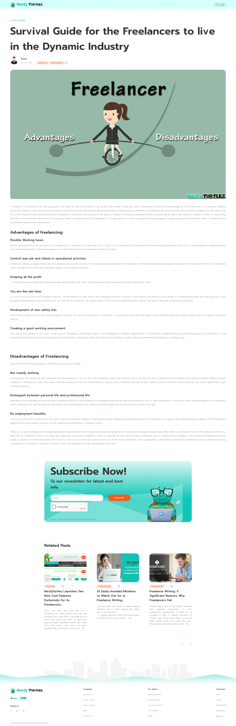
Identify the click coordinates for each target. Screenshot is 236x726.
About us (87, 694)
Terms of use (88, 700)
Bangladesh (221, 705)
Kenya (218, 700)
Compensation (154, 700)
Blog (85, 710)
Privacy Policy (91, 519)
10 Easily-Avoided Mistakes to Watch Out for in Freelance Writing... (116, 595)
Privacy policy (89, 705)
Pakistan (219, 716)
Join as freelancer (155, 705)
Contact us (88, 716)
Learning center (154, 694)
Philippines (220, 710)
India (218, 694)
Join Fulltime (153, 710)
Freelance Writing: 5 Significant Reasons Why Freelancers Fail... (167, 595)
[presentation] (182, 643)
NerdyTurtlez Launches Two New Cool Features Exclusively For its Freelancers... (63, 598)
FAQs (150, 716)
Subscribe (119, 497)
